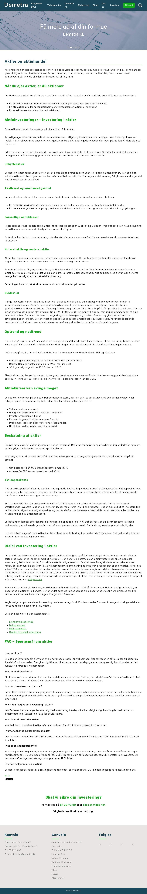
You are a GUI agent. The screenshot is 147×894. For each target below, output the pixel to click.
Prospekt (56, 846)
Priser (55, 874)
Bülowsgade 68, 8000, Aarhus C (21, 846)
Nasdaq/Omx (58, 854)
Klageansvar (58, 878)
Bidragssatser (17, 625)
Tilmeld (129, 5)
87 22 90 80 (68, 805)
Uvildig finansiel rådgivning (25, 632)
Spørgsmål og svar (61, 862)
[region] (73, 30)
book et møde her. (94, 805)
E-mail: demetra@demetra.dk (20, 854)
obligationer (35, 580)
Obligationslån (17, 629)
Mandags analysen (61, 866)
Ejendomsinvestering (21, 622)
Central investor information (67, 842)
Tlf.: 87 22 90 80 (13, 850)
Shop (95, 5)
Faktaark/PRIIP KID (62, 850)
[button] (73, 30)
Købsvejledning (60, 858)
